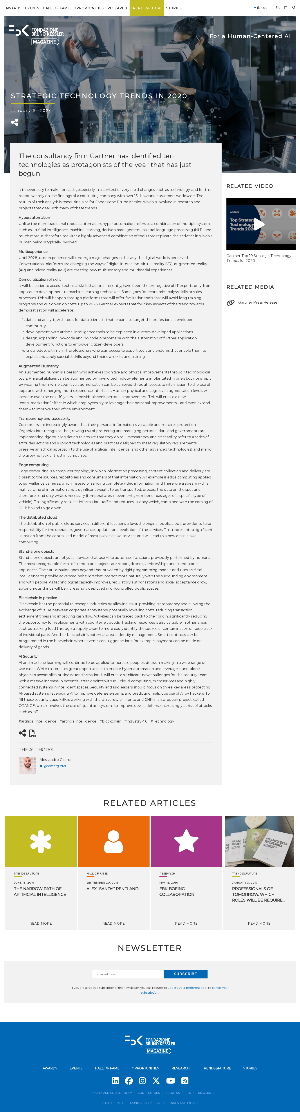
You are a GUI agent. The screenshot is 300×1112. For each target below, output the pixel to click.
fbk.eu (261, 7)
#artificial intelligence (37, 721)
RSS (188, 1092)
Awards (14, 8)
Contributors (149, 1092)
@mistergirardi (54, 766)
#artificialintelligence (78, 721)
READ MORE (40, 923)
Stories (174, 8)
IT (285, 7)
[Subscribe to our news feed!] (184, 1081)
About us (173, 1092)
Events (32, 8)
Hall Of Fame (56, 8)
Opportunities (89, 8)
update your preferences (186, 987)
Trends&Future (147, 8)
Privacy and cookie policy (111, 1092)
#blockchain (110, 721)
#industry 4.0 (136, 721)
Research (117, 8)
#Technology (162, 721)
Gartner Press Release (257, 302)
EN (277, 7)
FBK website (206, 1092)
